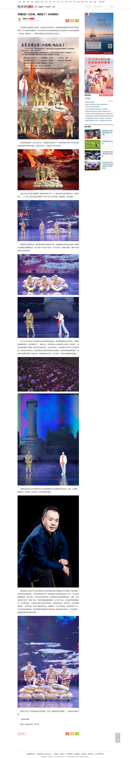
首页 (20, 1)
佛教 (82, 1)
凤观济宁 (41, 7)
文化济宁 (48, 7)
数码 (90, 1)
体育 (50, 1)
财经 (42, 1)
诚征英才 (62, 754)
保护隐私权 (70, 754)
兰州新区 (88, 98)
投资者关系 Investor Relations (44, 754)
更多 (95, 2)
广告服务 (55, 754)
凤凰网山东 (25, 18)
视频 (28, 1)
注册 (100, 1)
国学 (86, 1)
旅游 (78, 1)
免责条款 (77, 754)
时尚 (54, 1)
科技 (66, 1)
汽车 (58, 1)
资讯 (24, 1)
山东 (35, 7)
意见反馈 (83, 754)
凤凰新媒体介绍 (31, 754)
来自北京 (31, 20)
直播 (32, 1)
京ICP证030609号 (99, 754)
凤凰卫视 (37, 1)
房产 (62, 1)
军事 (70, 1)
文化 (74, 1)
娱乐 (46, 1)
